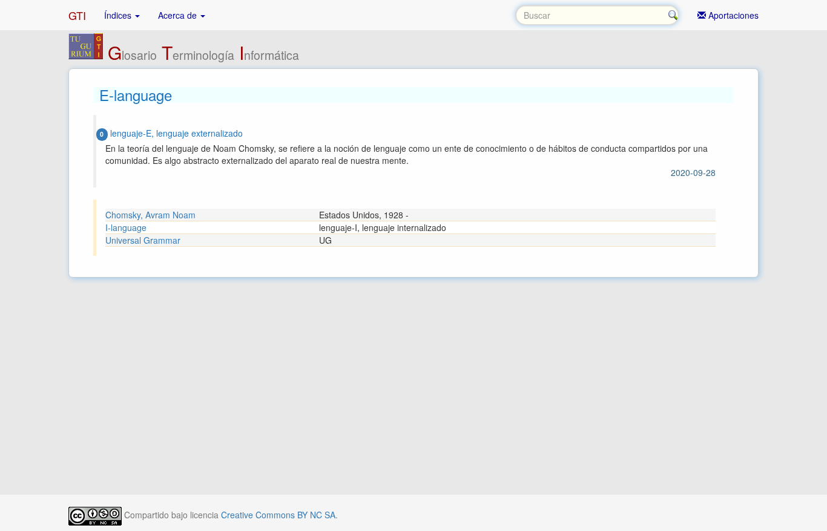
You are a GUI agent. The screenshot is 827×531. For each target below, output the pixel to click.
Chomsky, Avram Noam (150, 215)
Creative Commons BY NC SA (278, 515)
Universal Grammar (142, 240)
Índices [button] (119, 15)
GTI (77, 15)
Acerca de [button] (178, 15)
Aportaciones (732, 15)
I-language (126, 227)
